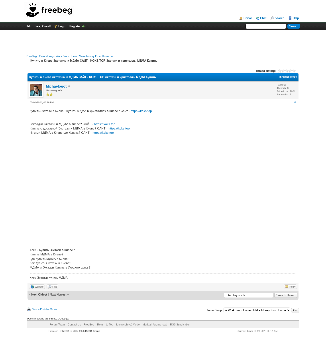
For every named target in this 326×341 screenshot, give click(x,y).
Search (279, 18)
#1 (295, 102)
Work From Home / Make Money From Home (82, 56)
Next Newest (58, 294)
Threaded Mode (288, 76)
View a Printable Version (45, 309)
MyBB (65, 331)
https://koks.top (141, 111)
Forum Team (57, 324)
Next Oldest (39, 294)
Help (296, 18)
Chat (263, 18)
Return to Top (105, 324)
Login (62, 26)
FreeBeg (31, 56)
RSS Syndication (180, 324)
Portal (248, 18)
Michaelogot (56, 86)
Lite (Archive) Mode (128, 324)
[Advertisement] (163, 40)
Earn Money (46, 56)
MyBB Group (92, 331)
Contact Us (74, 324)
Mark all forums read (155, 324)
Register (75, 26)
